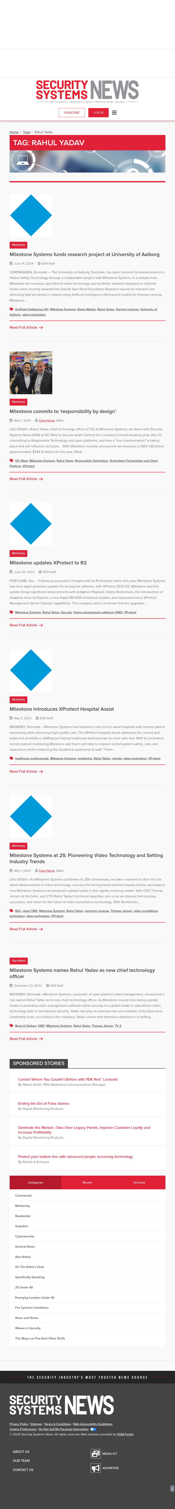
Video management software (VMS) (98, 612)
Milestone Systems (63, 309)
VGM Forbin (125, 1434)
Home (14, 132)
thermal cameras (127, 309)
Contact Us (23, 1470)
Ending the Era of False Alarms (43, 1103)
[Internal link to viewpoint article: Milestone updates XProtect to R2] (87, 524)
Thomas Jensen (121, 911)
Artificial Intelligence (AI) (31, 309)
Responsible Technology (91, 461)
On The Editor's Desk (29, 1267)
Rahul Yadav (105, 309)
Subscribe (72, 112)
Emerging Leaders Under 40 (34, 1297)
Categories (35, 1182)
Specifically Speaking (30, 1277)
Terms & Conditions (57, 1424)
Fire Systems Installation (32, 1308)
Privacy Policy (19, 1424)
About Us (21, 1452)
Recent (87, 1182)
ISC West (21, 461)
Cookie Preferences (23, 1429)
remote (117, 758)
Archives (139, 1182)
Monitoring (18, 245)
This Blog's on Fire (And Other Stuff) (40, 1338)
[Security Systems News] (87, 91)
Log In (98, 112)
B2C (18, 911)
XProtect (29, 466)
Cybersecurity (24, 1236)
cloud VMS (30, 911)
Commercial (23, 1195)
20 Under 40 (24, 1287)
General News (25, 1246)
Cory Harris (47, 420)
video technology (34, 314)
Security (66, 612)
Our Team (21, 1461)
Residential (22, 1216)
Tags (26, 132)
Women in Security (28, 1328)
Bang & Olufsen (25, 1026)
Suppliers (21, 1226)
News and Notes (26, 1318)
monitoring (84, 758)
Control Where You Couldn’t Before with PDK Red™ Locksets (68, 1079)
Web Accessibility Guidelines (92, 1424)
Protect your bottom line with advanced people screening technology (75, 1156)
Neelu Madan (86, 309)
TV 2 (118, 1026)
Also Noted (18, 961)
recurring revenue (97, 911)
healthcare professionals (32, 758)
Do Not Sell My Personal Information (64, 1429)
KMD (41, 1026)
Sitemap (36, 1424)
